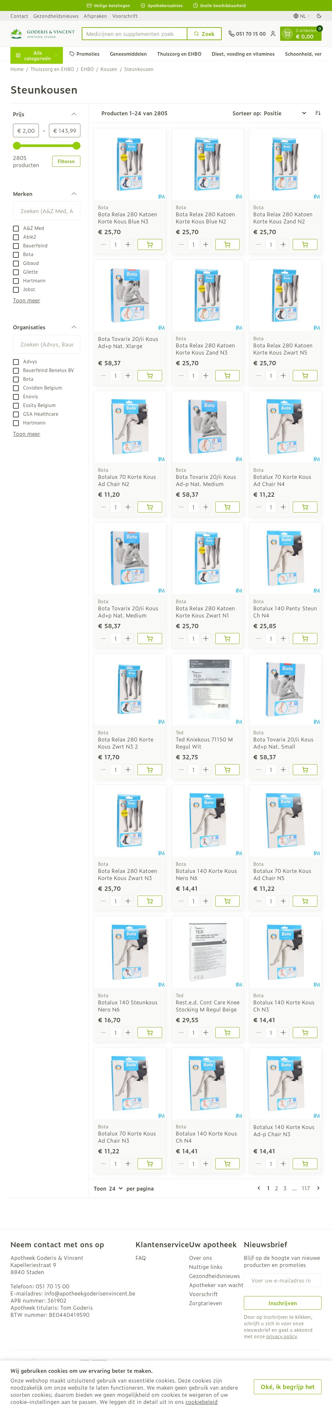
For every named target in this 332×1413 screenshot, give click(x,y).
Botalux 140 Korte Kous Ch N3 (283, 1005)
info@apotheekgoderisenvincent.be (89, 1293)
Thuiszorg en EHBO (179, 53)
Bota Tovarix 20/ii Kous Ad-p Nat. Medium (206, 480)
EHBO (87, 69)
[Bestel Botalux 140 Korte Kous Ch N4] (227, 1163)
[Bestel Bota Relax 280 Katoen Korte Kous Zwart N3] (149, 901)
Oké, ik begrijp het (288, 1386)
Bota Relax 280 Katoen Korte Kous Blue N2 (205, 217)
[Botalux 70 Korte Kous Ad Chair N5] (285, 821)
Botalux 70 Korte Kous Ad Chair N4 (282, 480)
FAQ (141, 1257)
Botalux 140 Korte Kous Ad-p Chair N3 (283, 1130)
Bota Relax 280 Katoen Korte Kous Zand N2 (283, 217)
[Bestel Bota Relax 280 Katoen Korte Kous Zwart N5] (305, 375)
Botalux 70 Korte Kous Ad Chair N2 (127, 480)
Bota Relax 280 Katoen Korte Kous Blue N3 (127, 217)
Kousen (109, 69)
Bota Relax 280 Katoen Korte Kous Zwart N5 (283, 348)
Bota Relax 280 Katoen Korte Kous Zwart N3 (127, 874)
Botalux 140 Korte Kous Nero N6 (206, 874)
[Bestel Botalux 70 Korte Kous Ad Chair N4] (305, 507)
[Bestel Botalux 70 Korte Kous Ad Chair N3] (149, 1163)
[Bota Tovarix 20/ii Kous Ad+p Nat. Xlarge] (130, 296)
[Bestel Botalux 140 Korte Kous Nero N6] (227, 901)
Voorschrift (125, 15)
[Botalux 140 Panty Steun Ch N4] (285, 558)
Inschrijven (282, 1303)
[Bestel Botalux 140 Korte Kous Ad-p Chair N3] (305, 1163)
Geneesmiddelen (128, 53)
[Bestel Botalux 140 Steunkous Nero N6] (149, 1032)
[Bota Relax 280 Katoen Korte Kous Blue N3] (130, 164)
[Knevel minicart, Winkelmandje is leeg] (287, 34)
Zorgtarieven (205, 1302)
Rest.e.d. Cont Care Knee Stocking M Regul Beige (208, 1005)
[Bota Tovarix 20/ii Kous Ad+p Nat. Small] (285, 690)
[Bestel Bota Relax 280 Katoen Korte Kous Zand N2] (305, 244)
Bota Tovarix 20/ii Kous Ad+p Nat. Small (283, 742)
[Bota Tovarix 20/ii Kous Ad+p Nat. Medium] (130, 558)
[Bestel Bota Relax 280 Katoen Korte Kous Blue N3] (149, 244)
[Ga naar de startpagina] (42, 33)
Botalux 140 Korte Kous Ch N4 (206, 1136)
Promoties (88, 53)
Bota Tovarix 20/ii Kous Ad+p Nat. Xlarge (128, 342)
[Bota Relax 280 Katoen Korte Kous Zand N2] (285, 164)
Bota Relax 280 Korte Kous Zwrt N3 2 (125, 742)
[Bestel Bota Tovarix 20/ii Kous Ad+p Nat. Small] (305, 769)
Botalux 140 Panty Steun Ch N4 (285, 611)
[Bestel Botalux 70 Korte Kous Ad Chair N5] (305, 901)
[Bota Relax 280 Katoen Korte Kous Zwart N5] (285, 296)
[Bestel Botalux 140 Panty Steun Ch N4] (305, 638)
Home (17, 69)
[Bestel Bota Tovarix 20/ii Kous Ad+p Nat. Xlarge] (149, 375)
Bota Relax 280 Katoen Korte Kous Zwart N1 (205, 611)
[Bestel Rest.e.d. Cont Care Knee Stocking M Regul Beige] (227, 1032)
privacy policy (281, 1336)
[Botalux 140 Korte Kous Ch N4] (208, 1084)
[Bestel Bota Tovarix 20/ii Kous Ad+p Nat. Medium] (149, 638)
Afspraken (95, 15)
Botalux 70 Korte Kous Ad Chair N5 (282, 874)
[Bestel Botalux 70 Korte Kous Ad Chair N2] (149, 507)
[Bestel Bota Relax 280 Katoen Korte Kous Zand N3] (227, 375)
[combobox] (134, 33)
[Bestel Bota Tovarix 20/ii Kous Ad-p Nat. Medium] (227, 507)
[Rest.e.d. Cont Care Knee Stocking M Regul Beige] (208, 952)
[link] (260, 1188)
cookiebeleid (201, 1402)
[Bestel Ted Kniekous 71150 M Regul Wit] (227, 769)
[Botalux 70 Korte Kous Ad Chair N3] (130, 1084)
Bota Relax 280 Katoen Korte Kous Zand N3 (205, 348)
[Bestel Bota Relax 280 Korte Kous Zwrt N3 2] (149, 769)
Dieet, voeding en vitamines (243, 53)
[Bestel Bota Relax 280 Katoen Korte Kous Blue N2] (227, 244)
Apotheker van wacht (216, 1284)
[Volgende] (317, 1188)
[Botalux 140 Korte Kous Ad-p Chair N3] (285, 1084)
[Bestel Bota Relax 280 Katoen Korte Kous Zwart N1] (227, 638)
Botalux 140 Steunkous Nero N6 (128, 1005)
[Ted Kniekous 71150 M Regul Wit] (208, 690)
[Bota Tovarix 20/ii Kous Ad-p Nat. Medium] (208, 427)
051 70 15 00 (52, 1286)
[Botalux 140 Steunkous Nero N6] (130, 952)
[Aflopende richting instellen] (318, 113)
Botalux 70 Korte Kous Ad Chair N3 (127, 1136)
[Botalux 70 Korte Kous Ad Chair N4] (285, 427)
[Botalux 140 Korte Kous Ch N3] (285, 952)
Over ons (200, 1257)
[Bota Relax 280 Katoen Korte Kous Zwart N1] (208, 558)
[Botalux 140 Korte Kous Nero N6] (208, 821)
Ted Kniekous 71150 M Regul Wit (204, 742)
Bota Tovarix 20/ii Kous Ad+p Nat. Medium (128, 611)
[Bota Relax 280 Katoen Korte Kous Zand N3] (208, 296)
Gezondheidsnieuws (55, 15)
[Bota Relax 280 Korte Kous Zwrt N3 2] (130, 690)
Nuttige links (205, 1266)
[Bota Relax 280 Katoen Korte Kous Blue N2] (208, 164)
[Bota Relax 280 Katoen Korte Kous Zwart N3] (130, 821)
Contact (19, 15)
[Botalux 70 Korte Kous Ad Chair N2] (130, 427)
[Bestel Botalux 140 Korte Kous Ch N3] (305, 1032)
